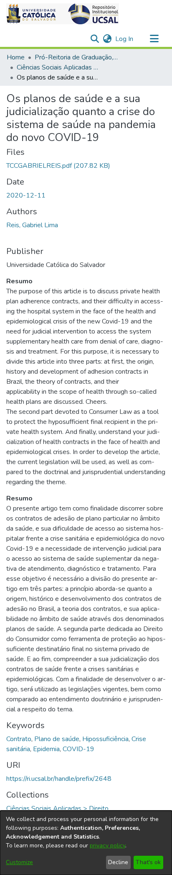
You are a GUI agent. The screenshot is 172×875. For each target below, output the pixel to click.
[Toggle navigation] (154, 39)
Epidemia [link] (46, 749)
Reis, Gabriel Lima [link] (32, 225)
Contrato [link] (18, 739)
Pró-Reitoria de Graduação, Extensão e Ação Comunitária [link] (76, 57)
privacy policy (107, 845)
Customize (19, 862)
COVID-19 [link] (78, 749)
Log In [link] (124, 39)
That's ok (148, 862)
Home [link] (16, 57)
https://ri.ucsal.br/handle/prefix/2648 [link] (58, 778)
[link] (58, 165)
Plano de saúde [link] (56, 739)
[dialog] (86, 843)
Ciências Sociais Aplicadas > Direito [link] (58, 67)
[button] (62, 13)
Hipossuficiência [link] (105, 739)
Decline (118, 862)
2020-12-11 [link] (26, 195)
